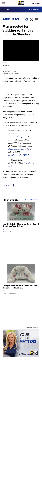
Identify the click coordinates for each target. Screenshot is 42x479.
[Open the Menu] (4, 3)
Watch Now (36, 3)
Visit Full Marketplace (32, 200)
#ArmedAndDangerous (17, 136)
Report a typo (8, 185)
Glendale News (11, 19)
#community (24, 149)
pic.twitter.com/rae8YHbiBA (19, 155)
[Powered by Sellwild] (36, 327)
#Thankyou (12, 149)
